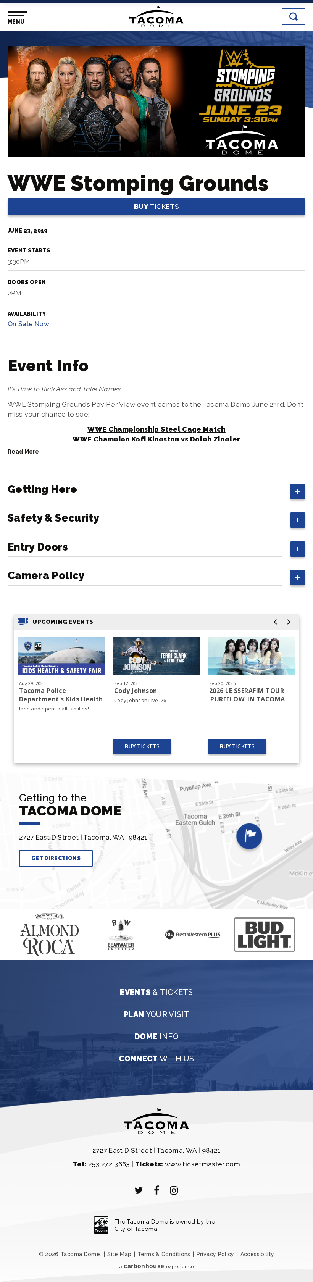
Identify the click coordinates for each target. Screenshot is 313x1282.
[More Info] (61, 656)
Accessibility (257, 1254)
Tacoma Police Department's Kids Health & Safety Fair (61, 694)
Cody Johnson (135, 690)
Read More (23, 452)
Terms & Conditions (163, 1254)
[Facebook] (156, 1190)
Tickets (156, 206)
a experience (156, 1266)
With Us (156, 1058)
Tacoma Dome (156, 16)
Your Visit (156, 1014)
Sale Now (28, 324)
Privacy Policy (215, 1254)
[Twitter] (139, 1190)
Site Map (119, 1254)
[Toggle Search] (293, 16)
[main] (156, 408)
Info (156, 1036)
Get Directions (56, 858)
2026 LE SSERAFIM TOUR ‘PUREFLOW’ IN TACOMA (247, 694)
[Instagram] (174, 1190)
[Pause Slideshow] (22, 921)
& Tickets (156, 992)
